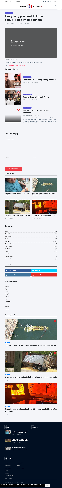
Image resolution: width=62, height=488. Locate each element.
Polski (6, 304)
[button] (43, 485)
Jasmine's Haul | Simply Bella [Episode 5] (39, 80)
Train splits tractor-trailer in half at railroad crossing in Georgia (31, 377)
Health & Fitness (9, 256)
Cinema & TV (8, 236)
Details (40, 484)
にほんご (7, 299)
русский (7, 309)
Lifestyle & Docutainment (11, 254)
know (23, 65)
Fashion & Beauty (9, 243)
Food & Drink (8, 248)
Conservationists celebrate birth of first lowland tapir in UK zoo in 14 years (21, 441)
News (6, 231)
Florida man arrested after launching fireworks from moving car (19, 449)
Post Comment (13, 168)
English (7, 289)
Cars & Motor (8, 246)
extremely (11, 65)
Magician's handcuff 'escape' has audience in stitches (20, 431)
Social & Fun (8, 233)
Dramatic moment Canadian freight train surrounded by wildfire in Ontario (43, 216)
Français (7, 294)
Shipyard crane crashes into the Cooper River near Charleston (43, 194)
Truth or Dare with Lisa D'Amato (36, 97)
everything (18, 65)
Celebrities (7, 241)
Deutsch (7, 286)
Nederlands (8, 301)
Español (7, 291)
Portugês (7, 306)
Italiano (7, 296)
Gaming (7, 251)
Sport (6, 238)
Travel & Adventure (9, 259)
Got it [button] (47, 485)
